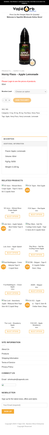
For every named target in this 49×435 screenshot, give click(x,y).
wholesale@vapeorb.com (18, 379)
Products (6, 71)
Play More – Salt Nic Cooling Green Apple (36, 247)
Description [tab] (9, 139)
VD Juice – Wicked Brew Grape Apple (12, 209)
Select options (12, 216)
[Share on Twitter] (12, 121)
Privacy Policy (7, 367)
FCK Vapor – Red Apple (36, 208)
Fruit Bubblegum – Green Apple (12, 286)
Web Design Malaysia (24, 429)
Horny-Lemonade (24, 116)
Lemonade (34, 116)
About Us (5, 349)
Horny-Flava (14, 116)
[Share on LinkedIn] (24, 121)
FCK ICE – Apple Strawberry (36, 324)
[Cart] (46, 8)
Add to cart (22, 100)
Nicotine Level (7, 91)
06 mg (21, 113)
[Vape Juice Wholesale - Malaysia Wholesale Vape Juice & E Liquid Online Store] (25, 9)
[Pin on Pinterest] (20, 121)
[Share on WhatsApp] (4, 121)
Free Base (27, 113)
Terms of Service (8, 362)
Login (10, 81)
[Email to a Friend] (16, 121)
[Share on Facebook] (8, 121)
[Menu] (3, 9)
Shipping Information (10, 358)
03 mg (16, 113)
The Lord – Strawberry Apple (12, 324)
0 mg (11, 113)
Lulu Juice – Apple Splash (12, 246)
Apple (7, 116)
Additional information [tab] (14, 144)
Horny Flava (18, 71)
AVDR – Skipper (36, 285)
